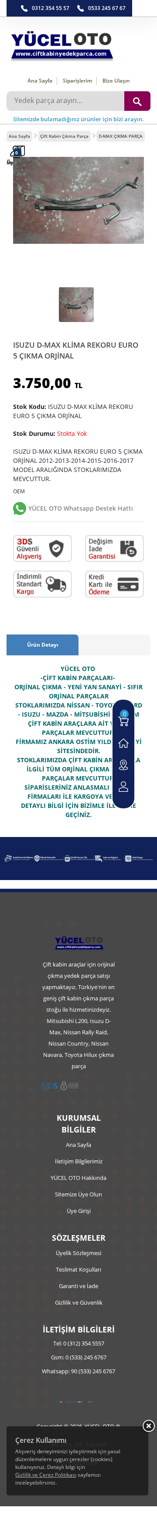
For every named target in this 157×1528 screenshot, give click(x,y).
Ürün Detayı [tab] (42, 644)
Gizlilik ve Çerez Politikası (45, 1474)
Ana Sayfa (39, 80)
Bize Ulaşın (116, 80)
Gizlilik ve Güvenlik (78, 1302)
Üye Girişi (79, 1211)
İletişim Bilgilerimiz (78, 1161)
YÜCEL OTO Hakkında (78, 1178)
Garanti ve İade (78, 1286)
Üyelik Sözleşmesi (78, 1253)
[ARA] (137, 101)
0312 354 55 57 (50, 8)
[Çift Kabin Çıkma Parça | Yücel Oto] (78, 43)
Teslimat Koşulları (78, 1269)
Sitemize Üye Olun (78, 1194)
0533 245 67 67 (107, 8)
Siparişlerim (77, 80)
